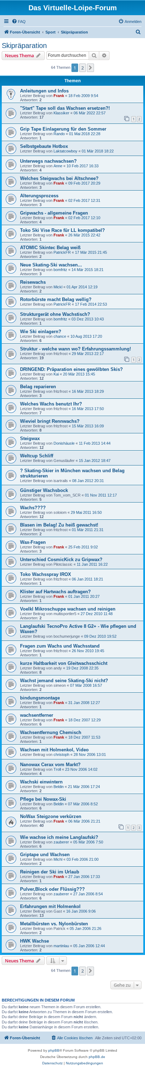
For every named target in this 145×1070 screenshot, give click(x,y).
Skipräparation (24, 45)
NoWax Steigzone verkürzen (50, 816)
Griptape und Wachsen (45, 854)
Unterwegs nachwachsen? (48, 161)
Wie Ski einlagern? (40, 331)
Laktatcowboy (65, 151)
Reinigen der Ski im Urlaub (49, 871)
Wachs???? (33, 507)
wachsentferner (36, 715)
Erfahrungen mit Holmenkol (50, 906)
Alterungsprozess (39, 195)
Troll (57, 769)
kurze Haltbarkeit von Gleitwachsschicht (63, 663)
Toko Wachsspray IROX (45, 574)
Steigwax (30, 438)
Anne (57, 166)
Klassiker (61, 113)
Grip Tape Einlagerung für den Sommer (63, 129)
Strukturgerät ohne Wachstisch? (55, 314)
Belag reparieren (38, 386)
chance (59, 336)
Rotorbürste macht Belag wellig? (56, 299)
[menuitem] (19, 21)
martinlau (61, 946)
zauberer (61, 842)
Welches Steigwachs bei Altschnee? (59, 178)
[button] (90, 68)
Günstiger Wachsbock (44, 490)
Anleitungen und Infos (44, 91)
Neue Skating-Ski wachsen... (51, 265)
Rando (59, 134)
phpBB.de (97, 1057)
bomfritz (60, 270)
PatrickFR (62, 252)
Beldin (58, 787)
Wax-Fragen (33, 542)
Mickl (57, 287)
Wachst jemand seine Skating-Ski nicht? (64, 680)
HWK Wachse (34, 941)
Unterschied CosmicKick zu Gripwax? (61, 559)
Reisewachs (33, 282)
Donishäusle (64, 443)
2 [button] (82, 68)
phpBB (53, 1050)
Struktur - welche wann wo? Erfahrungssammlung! (75, 348)
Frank (58, 96)
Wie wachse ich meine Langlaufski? (59, 837)
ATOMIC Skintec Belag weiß (50, 247)
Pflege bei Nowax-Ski (43, 799)
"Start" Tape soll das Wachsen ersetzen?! (65, 108)
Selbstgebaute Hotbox (44, 146)
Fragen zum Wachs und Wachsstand (60, 646)
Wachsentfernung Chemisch (50, 732)
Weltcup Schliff (36, 455)
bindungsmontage (40, 698)
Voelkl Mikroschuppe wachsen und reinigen (67, 609)
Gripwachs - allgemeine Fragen (54, 213)
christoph (61, 754)
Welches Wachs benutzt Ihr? (51, 404)
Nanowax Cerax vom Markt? (50, 764)
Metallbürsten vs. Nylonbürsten (54, 923)
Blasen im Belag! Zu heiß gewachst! (59, 525)
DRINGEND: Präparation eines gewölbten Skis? (71, 369)
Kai (56, 374)
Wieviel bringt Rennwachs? (50, 421)
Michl (57, 859)
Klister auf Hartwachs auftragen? (55, 591)
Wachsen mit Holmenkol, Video (54, 749)
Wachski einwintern (41, 782)
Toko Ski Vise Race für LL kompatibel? (62, 230)
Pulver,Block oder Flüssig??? (52, 889)
